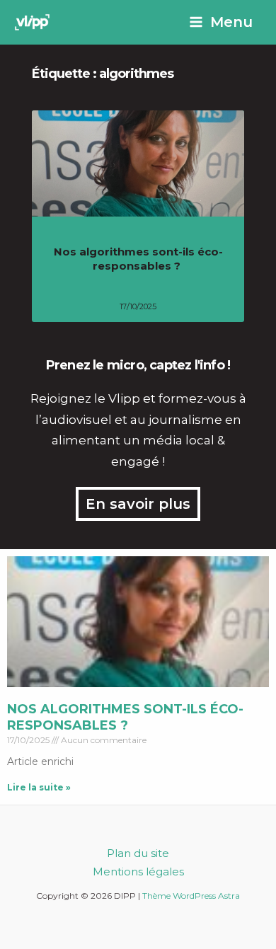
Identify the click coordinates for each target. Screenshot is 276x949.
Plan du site (138, 853)
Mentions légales (138, 871)
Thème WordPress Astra (191, 895)
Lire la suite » (39, 787)
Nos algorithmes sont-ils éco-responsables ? (138, 258)
